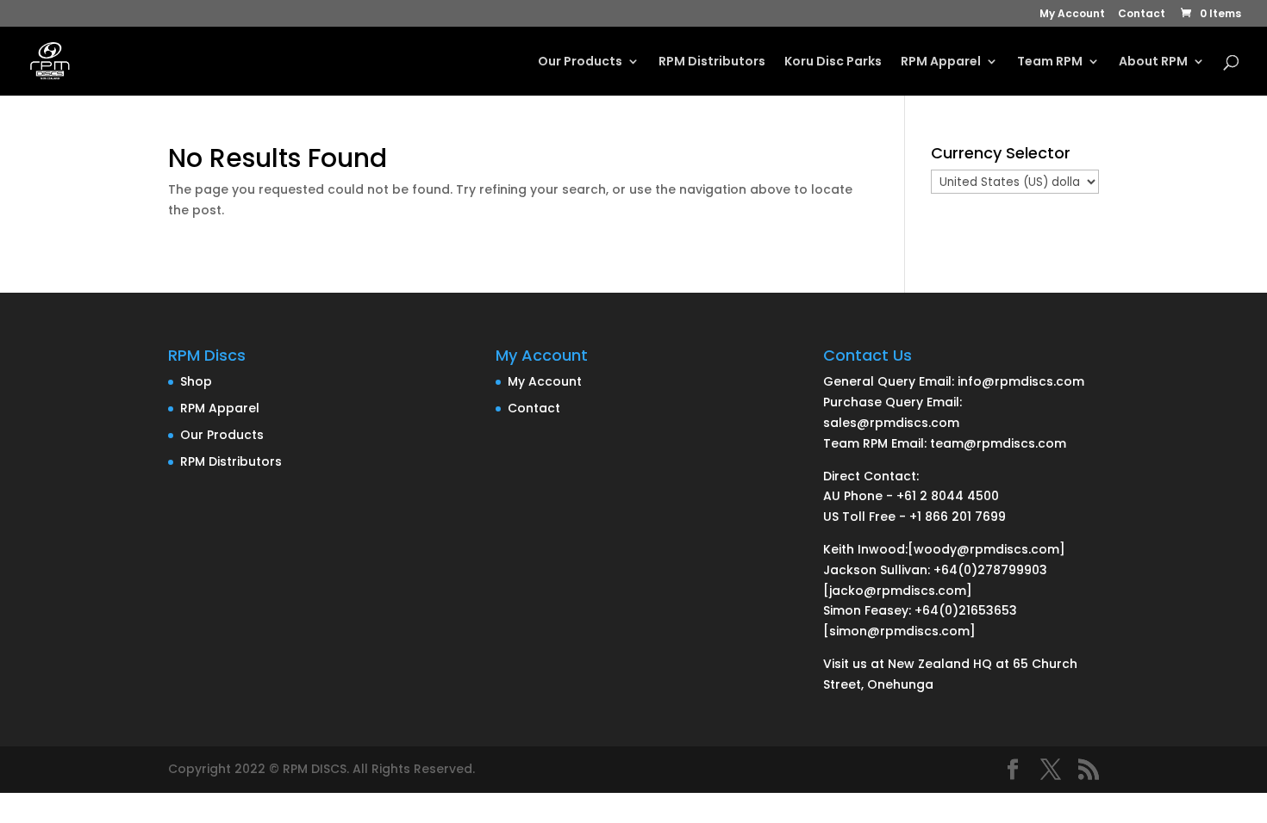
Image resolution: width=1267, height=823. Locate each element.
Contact (1141, 15)
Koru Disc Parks (833, 62)
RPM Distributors (711, 62)
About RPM (1153, 62)
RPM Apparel (941, 62)
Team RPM (1050, 62)
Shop (196, 381)
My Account (1072, 15)
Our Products (580, 62)
